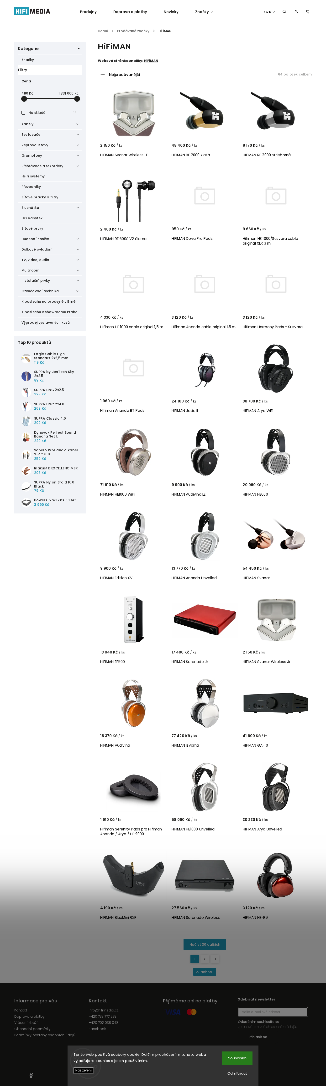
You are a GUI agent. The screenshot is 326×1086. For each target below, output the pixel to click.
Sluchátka (30, 207)
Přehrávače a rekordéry (42, 166)
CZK (267, 12)
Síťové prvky (32, 228)
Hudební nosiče (35, 238)
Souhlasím (237, 1058)
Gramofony (31, 155)
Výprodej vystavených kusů (45, 322)
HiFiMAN (151, 60)
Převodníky (31, 186)
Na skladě (52, 112)
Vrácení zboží (26, 1022)
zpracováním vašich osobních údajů (267, 1026)
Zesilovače (30, 134)
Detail (299, 147)
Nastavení (83, 1070)
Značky (27, 59)
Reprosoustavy (34, 145)
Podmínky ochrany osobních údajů (44, 1035)
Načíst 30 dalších (204, 944)
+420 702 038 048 (103, 1022)
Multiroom (30, 270)
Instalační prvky (35, 280)
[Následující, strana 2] (204, 959)
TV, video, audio (35, 259)
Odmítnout (237, 1073)
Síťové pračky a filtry (39, 197)
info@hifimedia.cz (104, 1010)
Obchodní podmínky (32, 1028)
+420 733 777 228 (102, 1016)
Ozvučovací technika (40, 291)
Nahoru (206, 972)
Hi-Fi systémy (33, 176)
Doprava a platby (29, 1016)
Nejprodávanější (124, 74)
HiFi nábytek (31, 218)
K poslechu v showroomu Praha (49, 312)
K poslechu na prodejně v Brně (48, 301)
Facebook (97, 1028)
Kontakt (20, 1010)
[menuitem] (92, 12)
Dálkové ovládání (37, 249)
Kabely (27, 124)
